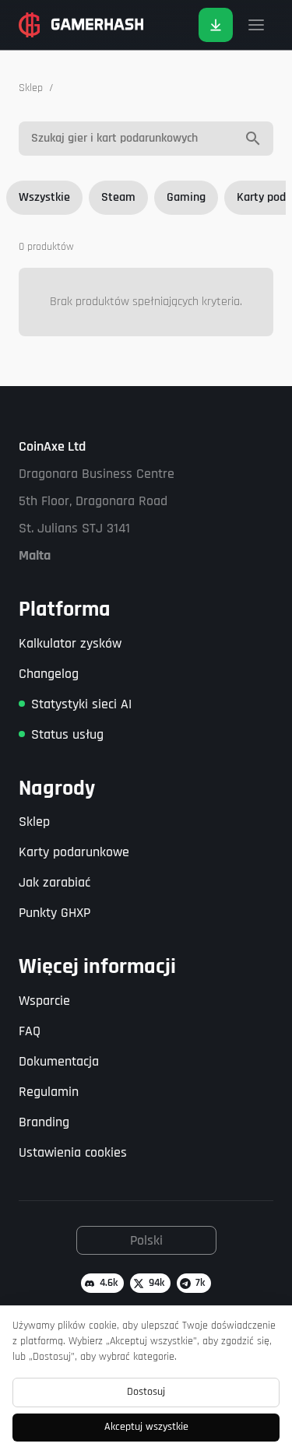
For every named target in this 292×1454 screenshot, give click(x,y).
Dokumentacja (59, 1061)
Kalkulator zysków (70, 643)
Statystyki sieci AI (81, 704)
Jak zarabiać (54, 882)
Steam (118, 197)
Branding (44, 1122)
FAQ (29, 1031)
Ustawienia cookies (73, 1152)
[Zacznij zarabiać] (216, 25)
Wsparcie (44, 1001)
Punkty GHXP (54, 913)
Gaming (186, 197)
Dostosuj (146, 1392)
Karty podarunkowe (74, 852)
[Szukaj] (253, 139)
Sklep (31, 88)
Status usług (67, 734)
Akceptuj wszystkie (146, 1427)
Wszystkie (44, 197)
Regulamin (49, 1092)
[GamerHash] (81, 24)
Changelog (49, 674)
